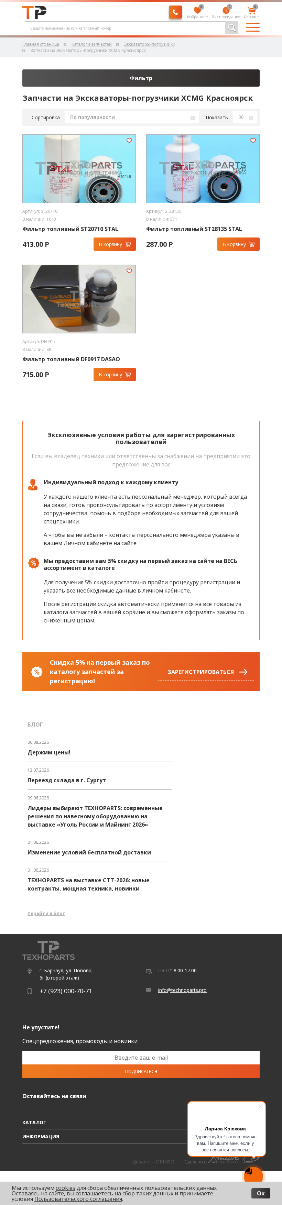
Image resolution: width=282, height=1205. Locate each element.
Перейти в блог (46, 913)
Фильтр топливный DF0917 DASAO (71, 359)
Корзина (252, 13)
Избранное (197, 13)
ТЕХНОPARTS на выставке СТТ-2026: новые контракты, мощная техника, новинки (89, 884)
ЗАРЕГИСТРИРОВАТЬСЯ (200, 672)
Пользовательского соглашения (78, 1199)
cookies (65, 1188)
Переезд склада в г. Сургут (67, 780)
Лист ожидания (225, 13)
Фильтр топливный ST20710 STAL (70, 229)
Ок (261, 1193)
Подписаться (141, 1071)
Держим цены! (49, 752)
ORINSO (165, 1161)
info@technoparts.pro (182, 990)
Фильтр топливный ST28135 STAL (194, 229)
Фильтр (141, 78)
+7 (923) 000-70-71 (66, 991)
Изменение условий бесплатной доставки (89, 852)
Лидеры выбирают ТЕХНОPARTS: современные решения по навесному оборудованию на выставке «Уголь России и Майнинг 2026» (95, 816)
